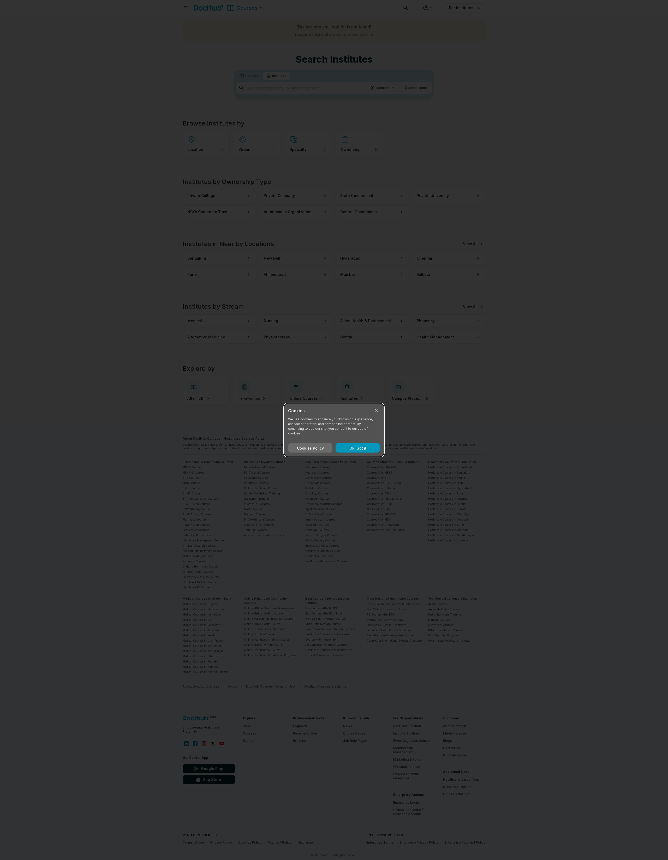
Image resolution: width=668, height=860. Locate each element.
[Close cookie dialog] (377, 411)
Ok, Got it (357, 448)
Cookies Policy (310, 448)
